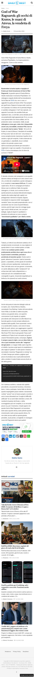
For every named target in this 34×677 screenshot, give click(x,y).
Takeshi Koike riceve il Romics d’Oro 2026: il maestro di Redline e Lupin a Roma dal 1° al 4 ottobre (14, 507)
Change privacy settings (27, 675)
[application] (17, 373)
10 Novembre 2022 (19, 31)
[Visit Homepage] (17, 3)
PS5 (2, 150)
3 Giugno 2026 (19, 640)
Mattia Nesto (6, 31)
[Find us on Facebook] (16, 672)
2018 (12, 100)
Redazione (5, 518)
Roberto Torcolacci (8, 640)
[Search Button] (32, 2)
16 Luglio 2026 (14, 518)
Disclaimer (26, 651)
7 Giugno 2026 (19, 599)
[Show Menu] (2, 2)
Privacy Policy (17, 651)
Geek (7, 8)
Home (2, 8)
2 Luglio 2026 (14, 557)
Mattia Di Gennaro (8, 599)
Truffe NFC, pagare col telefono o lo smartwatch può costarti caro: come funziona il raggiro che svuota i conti (14, 628)
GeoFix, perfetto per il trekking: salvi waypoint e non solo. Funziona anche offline (15, 587)
